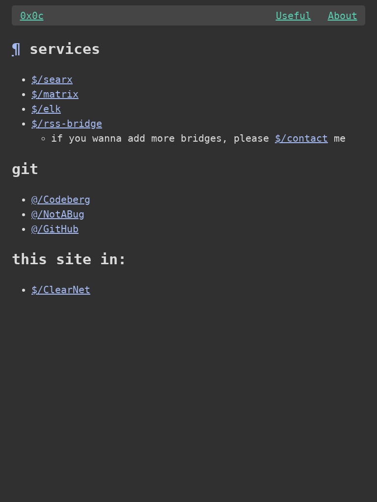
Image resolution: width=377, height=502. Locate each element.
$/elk (46, 109)
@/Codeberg (60, 199)
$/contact (301, 138)
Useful (293, 16)
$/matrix (55, 94)
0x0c (32, 16)
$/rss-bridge (66, 123)
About (342, 16)
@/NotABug (57, 214)
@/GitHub (55, 229)
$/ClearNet (60, 290)
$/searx (52, 79)
